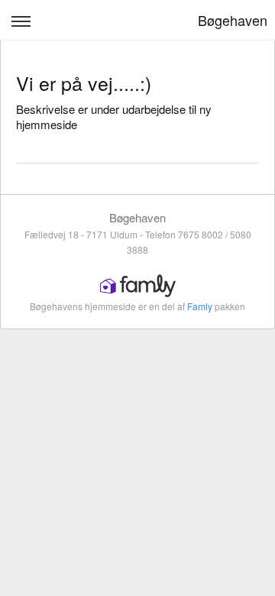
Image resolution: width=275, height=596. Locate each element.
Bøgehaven (232, 20)
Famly (199, 306)
